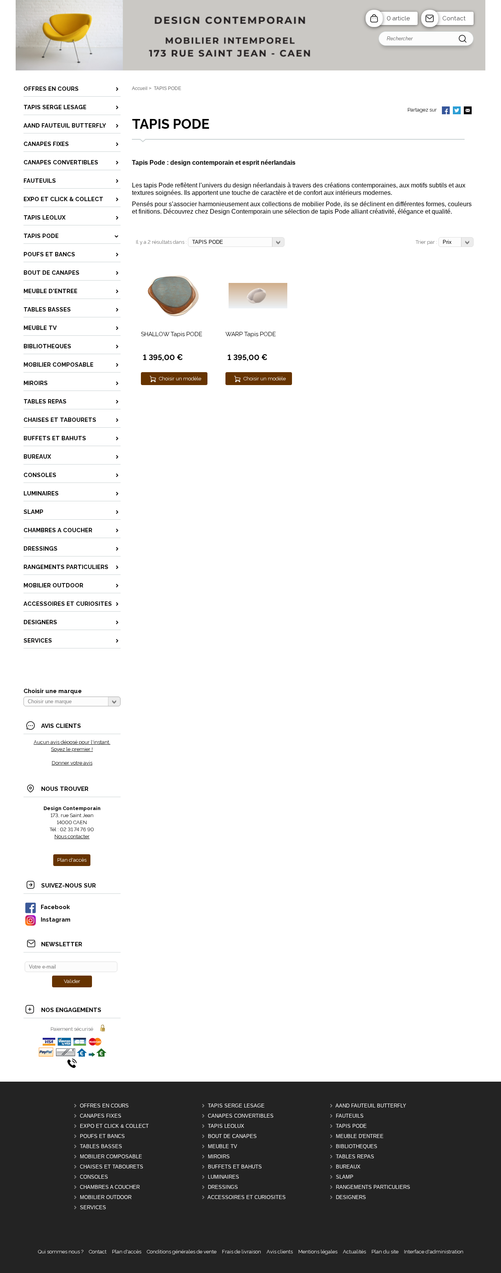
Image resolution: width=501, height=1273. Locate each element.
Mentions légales (317, 1252)
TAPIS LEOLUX (226, 1126)
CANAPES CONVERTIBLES (241, 1116)
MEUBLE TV (222, 1146)
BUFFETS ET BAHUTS (235, 1167)
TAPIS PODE (351, 1126)
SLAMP (344, 1177)
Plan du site (384, 1252)
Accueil (140, 88)
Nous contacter (72, 836)
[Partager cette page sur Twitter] (457, 111)
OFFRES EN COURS (104, 1106)
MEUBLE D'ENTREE (360, 1136)
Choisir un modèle (180, 379)
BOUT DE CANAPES (232, 1136)
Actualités (354, 1252)
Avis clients (280, 1252)
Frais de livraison (241, 1252)
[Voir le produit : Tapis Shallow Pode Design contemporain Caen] (173, 318)
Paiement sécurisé (71, 1029)
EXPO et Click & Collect (114, 1126)
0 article (398, 18)
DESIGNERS (351, 1197)
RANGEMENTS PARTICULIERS (373, 1187)
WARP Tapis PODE (250, 334)
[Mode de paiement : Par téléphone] (72, 1066)
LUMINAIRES (223, 1177)
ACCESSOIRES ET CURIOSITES (246, 1197)
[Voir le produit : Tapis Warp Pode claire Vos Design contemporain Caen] (258, 307)
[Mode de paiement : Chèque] (66, 1055)
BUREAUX (348, 1167)
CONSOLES (94, 1177)
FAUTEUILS (350, 1116)
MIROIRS (219, 1157)
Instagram (55, 919)
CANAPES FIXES (100, 1116)
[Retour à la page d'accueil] (250, 69)
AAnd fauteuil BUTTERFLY (370, 1106)
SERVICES (93, 1207)
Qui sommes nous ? (60, 1252)
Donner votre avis (72, 763)
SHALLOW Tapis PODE (171, 334)
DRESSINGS (223, 1187)
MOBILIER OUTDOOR (106, 1197)
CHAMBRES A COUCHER (110, 1187)
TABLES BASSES (101, 1146)
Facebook (55, 907)
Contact (454, 18)
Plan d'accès (126, 1252)
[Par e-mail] (468, 111)
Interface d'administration (433, 1252)
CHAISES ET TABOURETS (111, 1167)
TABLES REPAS (355, 1157)
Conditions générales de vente (181, 1252)
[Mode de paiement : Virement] (91, 1055)
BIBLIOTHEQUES (356, 1146)
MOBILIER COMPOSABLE (111, 1157)
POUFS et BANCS (102, 1136)
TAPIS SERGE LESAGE (236, 1106)
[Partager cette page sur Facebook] (446, 111)
